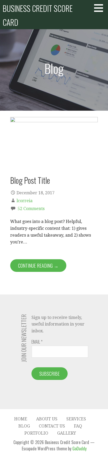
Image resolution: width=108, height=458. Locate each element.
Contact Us (52, 426)
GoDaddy (79, 448)
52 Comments (31, 208)
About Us (46, 418)
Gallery (66, 433)
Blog (24, 426)
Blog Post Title (30, 180)
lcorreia (25, 200)
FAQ (78, 426)
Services (76, 418)
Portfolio (36, 433)
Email (36, 342)
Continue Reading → (38, 265)
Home (20, 418)
